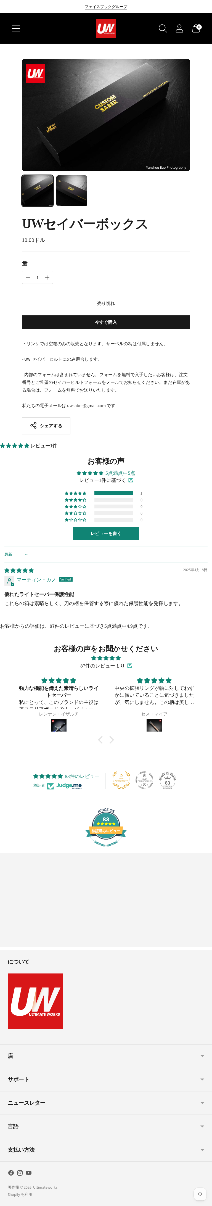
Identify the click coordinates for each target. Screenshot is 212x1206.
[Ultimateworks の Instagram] (20, 1174)
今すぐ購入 (106, 322)
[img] (19, 570)
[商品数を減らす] (47, 277)
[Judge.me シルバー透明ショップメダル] (144, 780)
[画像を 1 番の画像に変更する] (37, 190)
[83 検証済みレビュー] (106, 849)
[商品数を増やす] (27, 277)
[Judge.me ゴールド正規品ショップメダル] (121, 780)
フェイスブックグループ (106, 6)
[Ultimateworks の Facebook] (11, 1174)
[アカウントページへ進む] (179, 28)
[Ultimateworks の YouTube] (28, 1174)
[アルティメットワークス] (106, 28)
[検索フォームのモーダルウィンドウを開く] (163, 28)
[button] (15, 445)
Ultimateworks (45, 1187)
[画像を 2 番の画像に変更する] (71, 190)
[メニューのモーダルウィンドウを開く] (16, 28)
